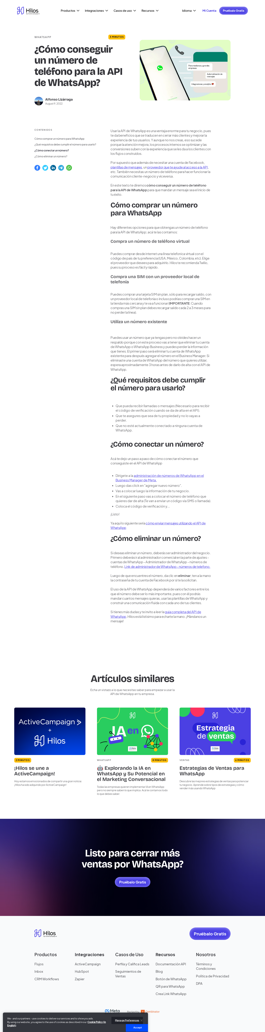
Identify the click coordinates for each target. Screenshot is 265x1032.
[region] (75, 1017)
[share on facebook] (37, 168)
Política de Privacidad (212, 976)
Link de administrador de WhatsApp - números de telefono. (167, 566)
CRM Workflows (46, 979)
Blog (159, 971)
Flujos (38, 964)
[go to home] (28, 10)
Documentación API (171, 964)
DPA (199, 983)
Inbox (38, 971)
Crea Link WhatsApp (171, 994)
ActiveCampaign (88, 964)
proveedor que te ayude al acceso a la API (177, 167)
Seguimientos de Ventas (128, 973)
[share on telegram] (61, 168)
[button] (70, 11)
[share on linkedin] (53, 168)
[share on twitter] (45, 168)
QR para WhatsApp (170, 986)
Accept (137, 1020)
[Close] (141, 1014)
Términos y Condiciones (206, 966)
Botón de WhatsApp (171, 979)
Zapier (79, 979)
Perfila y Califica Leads (132, 964)
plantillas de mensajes (126, 167)
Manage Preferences (127, 1013)
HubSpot (82, 971)
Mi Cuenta (209, 10)
